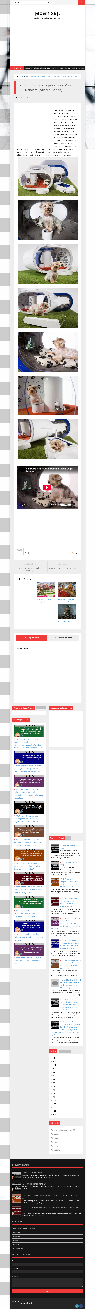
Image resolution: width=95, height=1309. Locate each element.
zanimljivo (57, 1150)
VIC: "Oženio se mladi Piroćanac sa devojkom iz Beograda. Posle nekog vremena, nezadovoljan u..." (28, 768)
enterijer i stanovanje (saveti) (64, 1130)
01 (51, 1065)
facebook (81, 1306)
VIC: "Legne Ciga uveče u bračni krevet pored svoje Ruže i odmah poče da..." (28, 961)
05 (51, 1104)
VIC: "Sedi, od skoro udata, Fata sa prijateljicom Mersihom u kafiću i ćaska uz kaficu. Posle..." (29, 866)
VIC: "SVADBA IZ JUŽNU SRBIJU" (34, 1184)
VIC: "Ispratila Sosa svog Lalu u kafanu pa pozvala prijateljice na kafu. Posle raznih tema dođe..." (27, 842)
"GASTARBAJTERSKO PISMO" (33, 1172)
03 (51, 1058)
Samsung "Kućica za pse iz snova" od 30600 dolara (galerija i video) (54, 76)
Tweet (27, 553)
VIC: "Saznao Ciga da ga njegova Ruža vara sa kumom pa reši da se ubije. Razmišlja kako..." (28, 890)
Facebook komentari (64, 638)
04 (51, 1107)
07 (51, 1076)
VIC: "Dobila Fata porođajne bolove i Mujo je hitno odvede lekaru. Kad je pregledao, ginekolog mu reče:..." (28, 793)
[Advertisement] (47, 44)
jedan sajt (47, 13)
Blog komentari (33, 638)
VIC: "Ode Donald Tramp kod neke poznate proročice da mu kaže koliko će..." (28, 937)
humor (56, 1134)
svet (27, 76)
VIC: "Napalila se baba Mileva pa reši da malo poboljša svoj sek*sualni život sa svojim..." (28, 913)
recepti (56, 1138)
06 (51, 1100)
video (56, 1146)
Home (21, 76)
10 (51, 1090)
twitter (77, 1306)
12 (51, 1068)
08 (51, 1072)
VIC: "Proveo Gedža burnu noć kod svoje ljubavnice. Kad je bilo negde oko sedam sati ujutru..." (27, 819)
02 (51, 1061)
